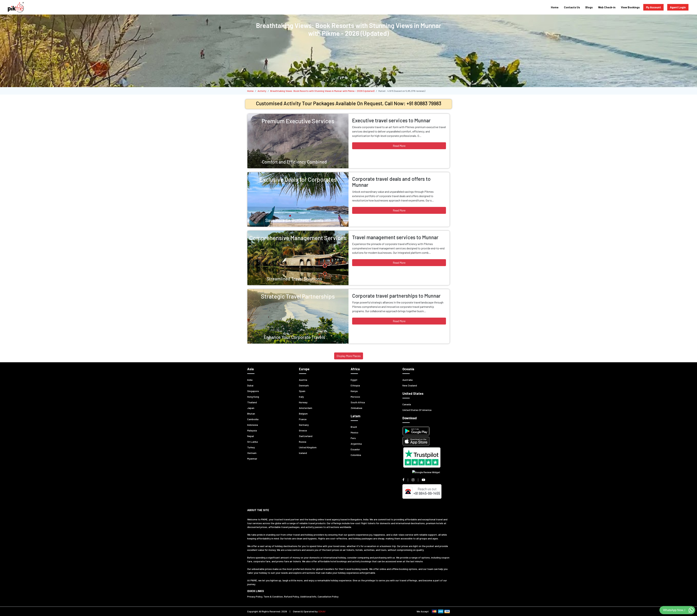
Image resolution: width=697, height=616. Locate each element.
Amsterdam (305, 407)
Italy (301, 396)
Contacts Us (572, 7)
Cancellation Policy (328, 596)
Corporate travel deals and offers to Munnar (391, 182)
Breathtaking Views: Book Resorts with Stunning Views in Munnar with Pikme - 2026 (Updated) (322, 90)
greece (303, 430)
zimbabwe (356, 407)
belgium (303, 413)
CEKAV (321, 611)
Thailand (252, 402)
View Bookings (630, 7)
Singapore (253, 391)
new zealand (409, 385)
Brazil (354, 426)
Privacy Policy (254, 596)
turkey (251, 447)
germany (304, 424)
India (249, 379)
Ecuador (355, 449)
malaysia (252, 430)
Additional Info (308, 596)
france (303, 419)
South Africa (358, 402)
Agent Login (678, 7)
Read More (399, 145)
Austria (303, 379)
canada (406, 404)
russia (302, 441)
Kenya (354, 391)
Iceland (303, 452)
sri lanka (252, 441)
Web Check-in (607, 7)
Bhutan (251, 413)
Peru (353, 438)
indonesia (252, 424)
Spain (302, 391)
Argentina (356, 443)
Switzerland (305, 436)
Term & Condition (273, 596)
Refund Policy (291, 596)
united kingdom (308, 447)
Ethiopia (355, 385)
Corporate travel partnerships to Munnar (396, 296)
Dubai (250, 385)
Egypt (354, 379)
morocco (355, 396)
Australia (407, 379)
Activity (262, 90)
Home (555, 7)
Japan (250, 407)
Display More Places (349, 356)
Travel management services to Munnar (395, 237)
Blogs (589, 7)
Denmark (304, 385)
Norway (303, 402)
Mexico (354, 432)
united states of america (416, 409)
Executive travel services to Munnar (391, 120)
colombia (356, 454)
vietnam (251, 452)
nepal (250, 436)
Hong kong (253, 396)
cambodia (252, 419)
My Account (653, 7)
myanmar (252, 458)
